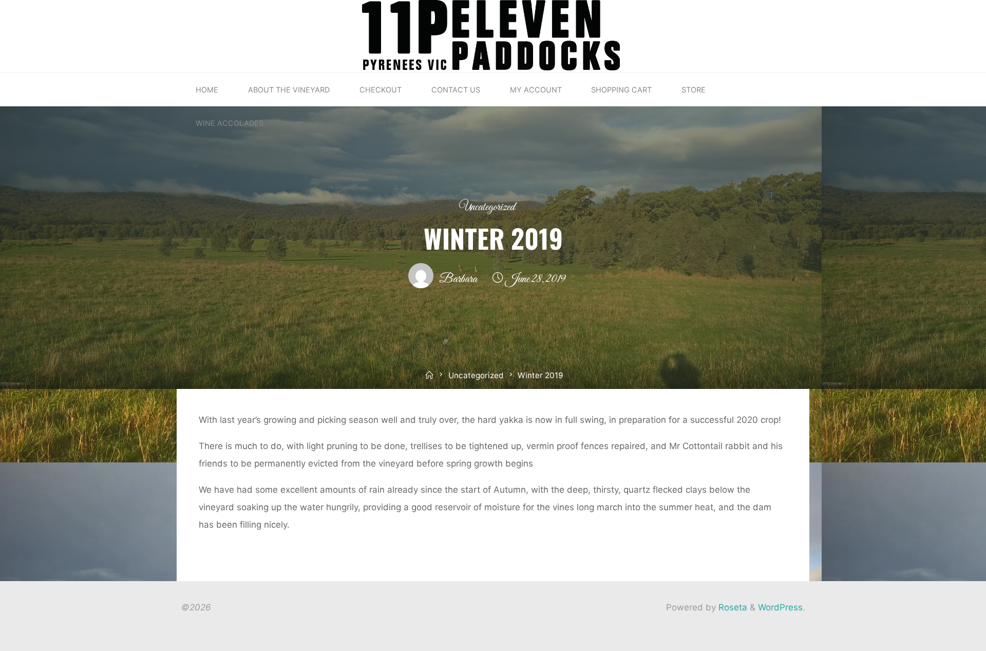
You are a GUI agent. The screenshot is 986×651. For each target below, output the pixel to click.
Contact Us (455, 89)
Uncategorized (487, 207)
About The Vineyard (289, 89)
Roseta (731, 607)
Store (693, 89)
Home (207, 89)
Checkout (380, 89)
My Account (536, 89)
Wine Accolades (229, 123)
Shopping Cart (621, 89)
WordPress (780, 607)
